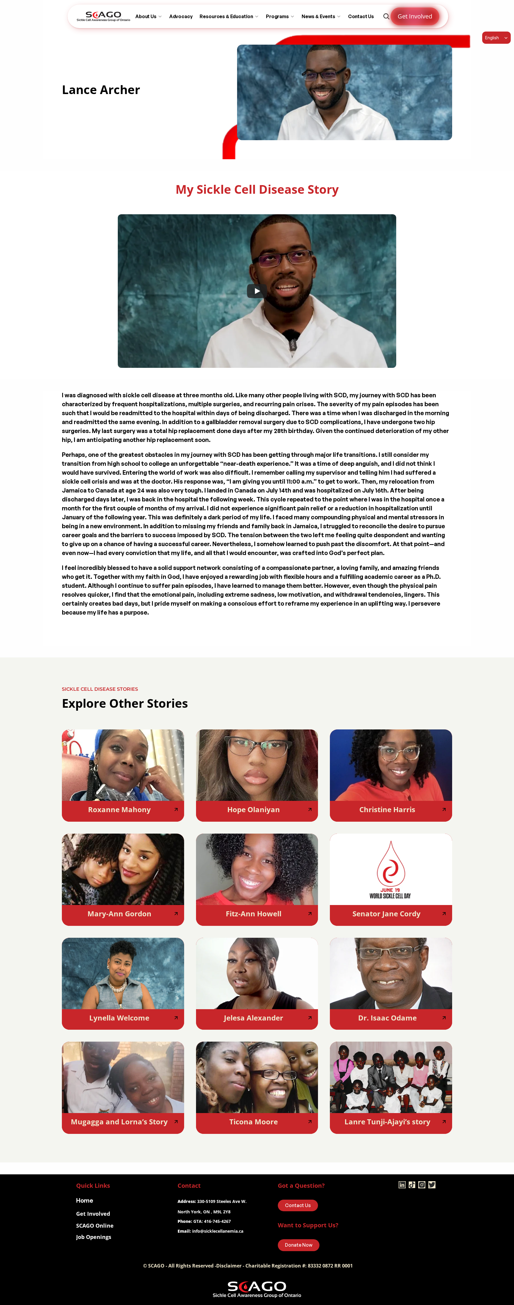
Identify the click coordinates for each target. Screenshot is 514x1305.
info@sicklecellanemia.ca (217, 1231)
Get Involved (93, 1213)
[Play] (257, 291)
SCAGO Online (95, 1225)
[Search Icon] (386, 16)
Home (84, 1200)
